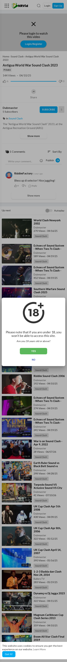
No (33, 359)
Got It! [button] (9, 654)
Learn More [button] (39, 649)
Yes (33, 351)
